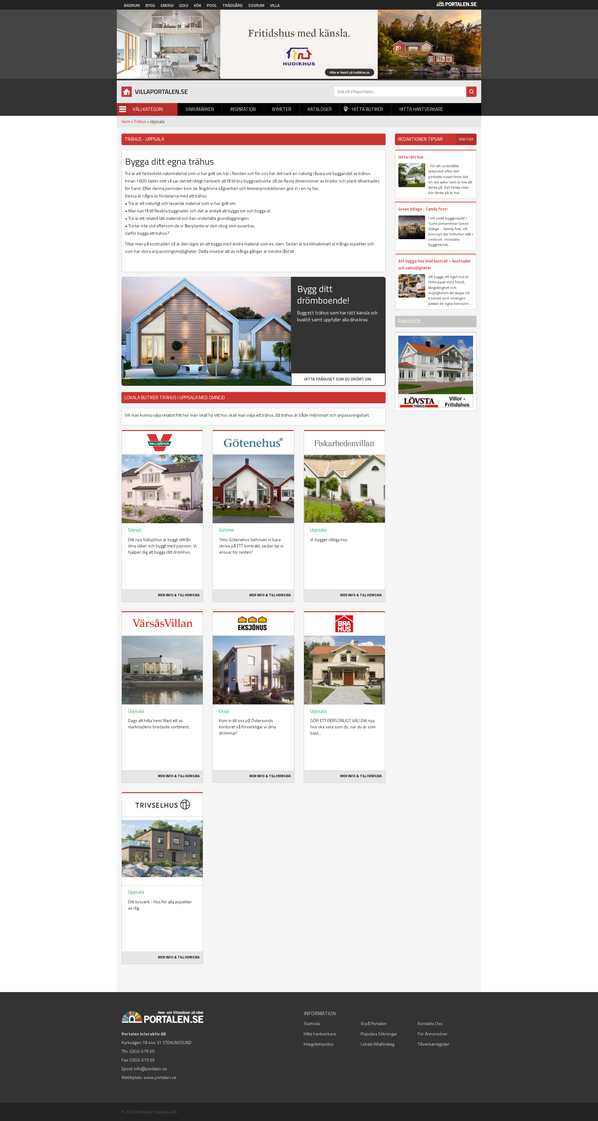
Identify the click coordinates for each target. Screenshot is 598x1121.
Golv (183, 5)
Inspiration (243, 109)
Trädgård (232, 5)
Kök (197, 5)
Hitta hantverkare (421, 109)
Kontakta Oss (430, 1023)
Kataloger (320, 109)
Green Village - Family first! (423, 209)
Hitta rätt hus (411, 157)
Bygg (150, 5)
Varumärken (200, 109)
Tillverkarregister (433, 1044)
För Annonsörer (433, 1033)
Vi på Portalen (374, 1023)
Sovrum (256, 5)
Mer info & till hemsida (179, 595)
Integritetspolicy (319, 1044)
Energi (167, 5)
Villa (275, 5)
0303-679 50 (141, 1051)
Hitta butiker (367, 109)
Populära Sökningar (379, 1033)
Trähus (140, 121)
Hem (125, 121)
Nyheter (281, 109)
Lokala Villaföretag (377, 1044)
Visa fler (466, 139)
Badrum (132, 5)
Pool (212, 5)
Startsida (312, 1023)
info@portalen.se (150, 1068)
